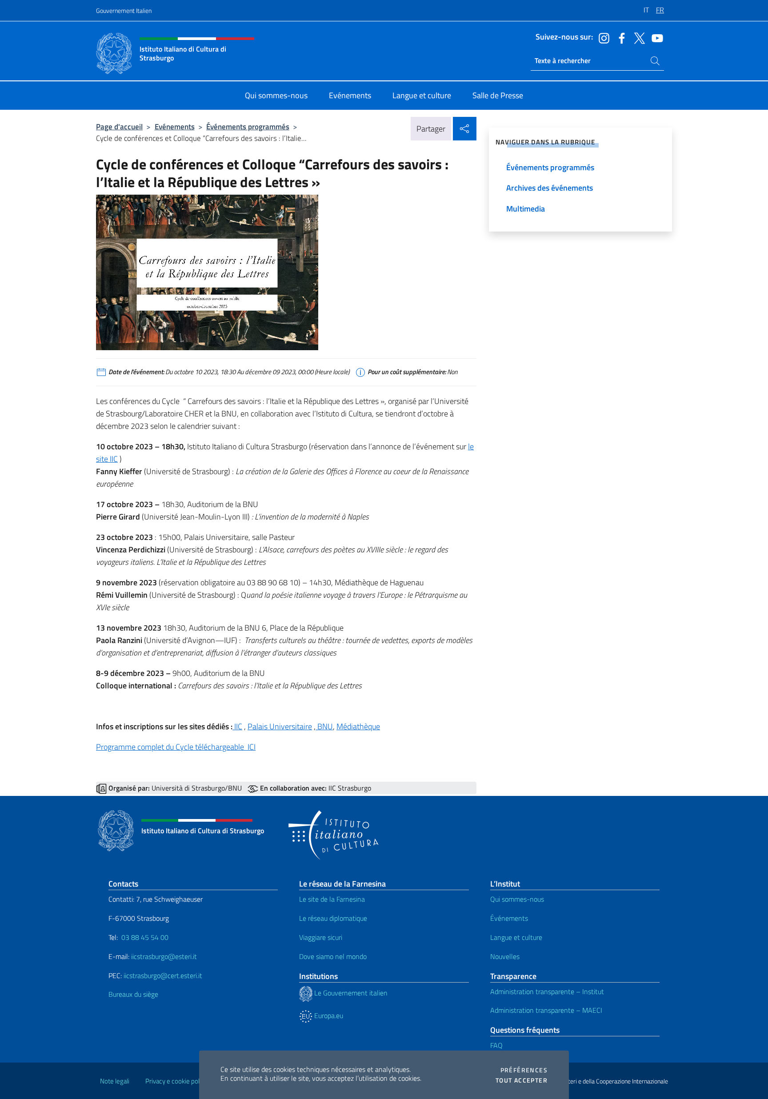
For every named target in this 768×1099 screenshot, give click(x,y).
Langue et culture (516, 937)
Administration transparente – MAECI (546, 1010)
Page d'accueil (119, 126)
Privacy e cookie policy (176, 1081)
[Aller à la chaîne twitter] (637, 37)
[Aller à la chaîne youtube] (655, 37)
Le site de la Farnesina (332, 899)
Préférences (524, 1070)
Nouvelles (505, 956)
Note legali (114, 1081)
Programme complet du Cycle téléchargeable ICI (176, 747)
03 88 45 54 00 (144, 937)
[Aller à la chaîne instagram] (602, 37)
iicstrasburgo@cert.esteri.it (163, 975)
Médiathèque (358, 726)
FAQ (496, 1045)
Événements (509, 918)
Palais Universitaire (280, 726)
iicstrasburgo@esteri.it (164, 956)
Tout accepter (522, 1080)
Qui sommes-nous (517, 899)
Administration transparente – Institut (547, 991)
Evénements (175, 126)
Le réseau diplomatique (333, 918)
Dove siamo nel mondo (333, 956)
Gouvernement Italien (124, 10)
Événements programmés (247, 126)
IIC (237, 726)
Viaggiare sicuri (320, 937)
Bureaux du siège (133, 994)
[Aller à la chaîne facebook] (619, 37)
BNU (324, 726)
